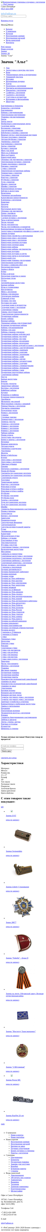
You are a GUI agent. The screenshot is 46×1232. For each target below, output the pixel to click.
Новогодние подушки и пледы (14, 254)
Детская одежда (7, 446)
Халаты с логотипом (9, 500)
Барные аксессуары (9, 379)
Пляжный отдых (8, 298)
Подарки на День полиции (12, 607)
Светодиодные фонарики (11, 522)
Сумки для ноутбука (9, 652)
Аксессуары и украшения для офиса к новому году (22, 231)
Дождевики (6, 451)
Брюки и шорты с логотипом (13, 439)
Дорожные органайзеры (11, 195)
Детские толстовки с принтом (13, 137)
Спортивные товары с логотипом (15, 547)
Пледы (9, 84)
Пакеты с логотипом (19, 1153)
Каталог (9, 29)
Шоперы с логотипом (10, 666)
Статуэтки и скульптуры (16, 97)
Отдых (4, 280)
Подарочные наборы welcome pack (15, 334)
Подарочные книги (9, 215)
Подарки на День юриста (11, 619)
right (3, 1124)
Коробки (14, 1166)
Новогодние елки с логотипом (14, 238)
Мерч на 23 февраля (9, 153)
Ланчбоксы (5, 399)
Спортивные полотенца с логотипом (16, 558)
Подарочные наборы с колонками (15, 354)
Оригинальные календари (12, 262)
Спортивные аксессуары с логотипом (17, 556)
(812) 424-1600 (7, 9)
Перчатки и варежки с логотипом (15, 469)
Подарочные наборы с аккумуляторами (17, 348)
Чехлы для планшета (9, 663)
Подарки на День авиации (12, 592)
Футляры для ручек (9, 545)
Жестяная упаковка (9, 670)
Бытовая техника (8, 690)
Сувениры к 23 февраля (11, 632)
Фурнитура (5, 726)
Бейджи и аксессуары (10, 191)
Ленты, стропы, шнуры (10, 722)
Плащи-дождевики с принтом (13, 164)
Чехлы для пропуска (9, 224)
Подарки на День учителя (12, 614)
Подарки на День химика (11, 616)
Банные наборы (7, 285)
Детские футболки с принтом (13, 139)
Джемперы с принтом (10, 142)
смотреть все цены (9, 758)
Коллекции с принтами (10, 128)
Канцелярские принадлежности (14, 198)
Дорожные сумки (8, 639)
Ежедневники (7, 110)
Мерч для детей (7, 150)
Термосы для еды (8, 422)
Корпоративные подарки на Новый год (17, 229)
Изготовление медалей (15, 38)
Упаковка (5, 668)
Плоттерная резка (18, 1189)
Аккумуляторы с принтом (12, 130)
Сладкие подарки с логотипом (13, 218)
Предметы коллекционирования (19, 88)
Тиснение (15, 1184)
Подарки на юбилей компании (14, 621)
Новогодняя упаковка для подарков (16, 260)
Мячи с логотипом (9, 292)
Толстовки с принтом (10, 175)
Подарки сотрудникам (20, 1148)
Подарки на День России (11, 610)
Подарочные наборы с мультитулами (16, 361)
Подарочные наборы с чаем (12, 370)
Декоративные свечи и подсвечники (21, 75)
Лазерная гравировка (19, 1186)
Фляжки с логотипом (10, 426)
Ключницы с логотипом (11, 200)
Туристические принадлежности (14, 314)
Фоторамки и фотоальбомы (17, 99)
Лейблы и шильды (8, 719)
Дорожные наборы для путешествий (16, 323)
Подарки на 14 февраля (10, 590)
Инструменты (7, 289)
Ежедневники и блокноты (12, 106)
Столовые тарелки (8, 417)
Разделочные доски (9, 410)
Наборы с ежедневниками (12, 112)
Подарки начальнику (10, 623)
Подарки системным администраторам (17, 628)
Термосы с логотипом (10, 424)
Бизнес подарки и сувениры (22, 1151)
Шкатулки (10, 101)
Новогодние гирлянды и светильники (17, 236)
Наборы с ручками (9, 538)
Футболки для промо (10, 495)
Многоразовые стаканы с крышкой (15, 404)
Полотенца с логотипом (16, 86)
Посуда (4, 377)
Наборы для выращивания (12, 327)
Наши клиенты (17, 1135)
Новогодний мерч (8, 157)
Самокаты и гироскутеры (11, 554)
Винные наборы (8, 321)
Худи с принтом (7, 182)
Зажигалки (5, 518)
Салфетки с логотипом (15, 92)
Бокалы (4, 381)
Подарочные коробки (10, 675)
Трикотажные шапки (9, 482)
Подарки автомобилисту (11, 569)
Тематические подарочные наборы (15, 171)
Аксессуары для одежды (11, 437)
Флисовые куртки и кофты (12, 489)
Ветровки (5, 442)
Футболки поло (7, 498)
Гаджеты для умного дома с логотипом (17, 697)
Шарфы (4, 507)
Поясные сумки (7, 643)
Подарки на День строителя (12, 612)
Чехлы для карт (7, 222)
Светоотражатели (8, 525)
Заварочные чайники (10, 386)
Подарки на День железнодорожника (16, 596)
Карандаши (6, 534)
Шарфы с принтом (9, 186)
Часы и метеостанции (10, 220)
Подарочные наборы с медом (13, 359)
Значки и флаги (7, 269)
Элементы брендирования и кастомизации (19, 509)
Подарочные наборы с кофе (12, 357)
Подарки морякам (8, 587)
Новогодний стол (8, 258)
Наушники (5, 708)
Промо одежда (7, 435)
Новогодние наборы (9, 247)
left (2, 807)
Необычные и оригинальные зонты (16, 124)
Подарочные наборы (9, 316)
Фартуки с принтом (9, 177)
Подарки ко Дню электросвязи (14, 583)
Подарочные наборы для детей (14, 336)
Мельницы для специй (10, 401)
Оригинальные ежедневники (13, 115)
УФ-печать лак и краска (21, 1177)
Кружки (4, 392)
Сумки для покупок (9, 657)
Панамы (4, 466)
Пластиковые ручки (9, 540)
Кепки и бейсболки (9, 455)
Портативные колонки (10, 711)
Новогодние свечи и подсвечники (15, 256)
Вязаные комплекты (9, 444)
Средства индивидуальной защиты (15, 527)
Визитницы (6, 193)
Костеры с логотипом (10, 388)
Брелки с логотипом (9, 516)
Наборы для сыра (8, 330)
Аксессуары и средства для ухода (20, 70)
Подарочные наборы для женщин (15, 341)
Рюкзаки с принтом (9, 166)
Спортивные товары (9, 310)
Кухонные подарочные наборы (14, 325)
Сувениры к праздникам (11, 567)
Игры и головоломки (10, 287)
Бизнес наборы (7, 318)
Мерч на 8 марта (8, 155)
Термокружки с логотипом (12, 419)
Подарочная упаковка (10, 672)
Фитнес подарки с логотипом (13, 565)
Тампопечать (16, 1180)
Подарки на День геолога (11, 594)
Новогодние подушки (10, 251)
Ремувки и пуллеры (9, 724)
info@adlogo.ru (8, 13)
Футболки (5, 493)
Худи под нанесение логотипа (13, 502)
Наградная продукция (10, 267)
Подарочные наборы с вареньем (14, 350)
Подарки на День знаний (11, 599)
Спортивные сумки (9, 648)
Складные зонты (8, 126)
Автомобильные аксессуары (13, 283)
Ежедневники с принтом (11, 144)
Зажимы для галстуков (20, 1164)
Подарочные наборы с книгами (14, 352)
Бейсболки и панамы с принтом (14, 133)
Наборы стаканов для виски (12, 332)
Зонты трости (6, 121)
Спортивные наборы (9, 374)
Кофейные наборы (8, 390)
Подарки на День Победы (12, 605)
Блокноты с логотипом (10, 108)
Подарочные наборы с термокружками (17, 366)
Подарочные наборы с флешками (15, 368)
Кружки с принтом (9, 148)
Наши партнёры (17, 1137)
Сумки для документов (10, 650)
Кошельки (5, 202)
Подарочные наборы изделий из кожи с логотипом (22, 345)
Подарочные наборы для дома (13, 339)
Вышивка (15, 1182)
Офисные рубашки (9, 464)
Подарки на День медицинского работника (19, 601)
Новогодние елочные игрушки (14, 242)
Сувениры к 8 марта (9, 634)
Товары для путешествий (11, 312)
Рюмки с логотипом (9, 413)
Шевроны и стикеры (9, 728)
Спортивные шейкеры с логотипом (16, 560)
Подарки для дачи (8, 301)
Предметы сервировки (10, 408)
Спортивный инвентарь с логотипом (16, 563)
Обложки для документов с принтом (16, 159)
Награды (4, 204)
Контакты (10, 42)
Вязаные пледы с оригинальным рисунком (19, 135)
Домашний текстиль (14, 77)
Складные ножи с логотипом (13, 307)
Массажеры (6, 551)
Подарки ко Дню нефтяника (13, 578)
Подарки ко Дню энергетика (13, 585)
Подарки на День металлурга (13, 603)
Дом (7, 68)
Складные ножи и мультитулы (13, 305)
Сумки (4, 637)
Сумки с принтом (8, 168)
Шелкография (16, 1191)
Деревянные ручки (9, 531)
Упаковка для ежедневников (13, 117)
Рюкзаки (4, 646)
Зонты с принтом (8, 146)
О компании (11, 31)
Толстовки (5, 480)
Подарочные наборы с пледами (14, 363)
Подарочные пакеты (9, 677)
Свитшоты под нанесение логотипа (16, 473)
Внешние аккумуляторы (11, 693)
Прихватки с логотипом (16, 90)
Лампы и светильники (10, 706)
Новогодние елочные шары (12, 245)
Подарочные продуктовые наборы (15, 372)
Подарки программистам (11, 625)
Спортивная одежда (9, 478)
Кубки (3, 271)
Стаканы (4, 415)
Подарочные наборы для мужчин (15, 343)
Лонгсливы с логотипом (11, 460)
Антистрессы (6, 513)
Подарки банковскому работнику (15, 572)
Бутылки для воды (8, 383)
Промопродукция (8, 520)
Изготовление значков (15, 36)
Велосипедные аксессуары (12, 549)
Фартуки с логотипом (10, 484)
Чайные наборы (7, 433)
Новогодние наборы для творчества (16, 249)
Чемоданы (5, 661)
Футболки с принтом (10, 180)
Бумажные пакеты (18, 1169)
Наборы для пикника (10, 294)
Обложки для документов (12, 211)
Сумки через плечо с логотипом (14, 659)
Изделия (9, 33)
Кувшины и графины (10, 395)
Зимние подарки (8, 233)
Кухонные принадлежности (12, 397)
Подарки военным (8, 574)
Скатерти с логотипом (15, 95)
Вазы (8, 72)
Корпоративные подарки (11, 189)
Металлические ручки (10, 536)
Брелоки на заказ (18, 1146)
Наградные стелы (8, 278)
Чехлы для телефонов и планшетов (15, 227)
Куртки (4, 457)
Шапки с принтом (8, 184)
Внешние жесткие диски (11, 695)
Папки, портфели (8, 213)
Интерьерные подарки (15, 81)
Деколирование (17, 1175)
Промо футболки (8, 471)
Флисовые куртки (8, 487)
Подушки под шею (9, 303)
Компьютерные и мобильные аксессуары (18, 704)
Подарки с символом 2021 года (14, 265)
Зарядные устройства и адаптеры (15, 702)
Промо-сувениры (8, 511)
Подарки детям (7, 576)
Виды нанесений (13, 40)
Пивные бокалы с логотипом (13, 406)
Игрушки (10, 79)
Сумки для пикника (9, 655)
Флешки (4, 715)
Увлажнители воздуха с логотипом (15, 713)
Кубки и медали (7, 274)
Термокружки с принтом (11, 173)
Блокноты (15, 1160)
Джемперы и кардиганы (11, 448)
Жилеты (4, 453)
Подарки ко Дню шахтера (11, 581)
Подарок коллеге (8, 630)
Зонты (3, 119)
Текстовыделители (9, 543)
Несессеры (5, 641)
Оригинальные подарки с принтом (15, 162)
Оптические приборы (10, 296)
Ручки (3, 529)
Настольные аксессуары (11, 209)
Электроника (6, 688)
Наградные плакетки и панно (13, 276)
